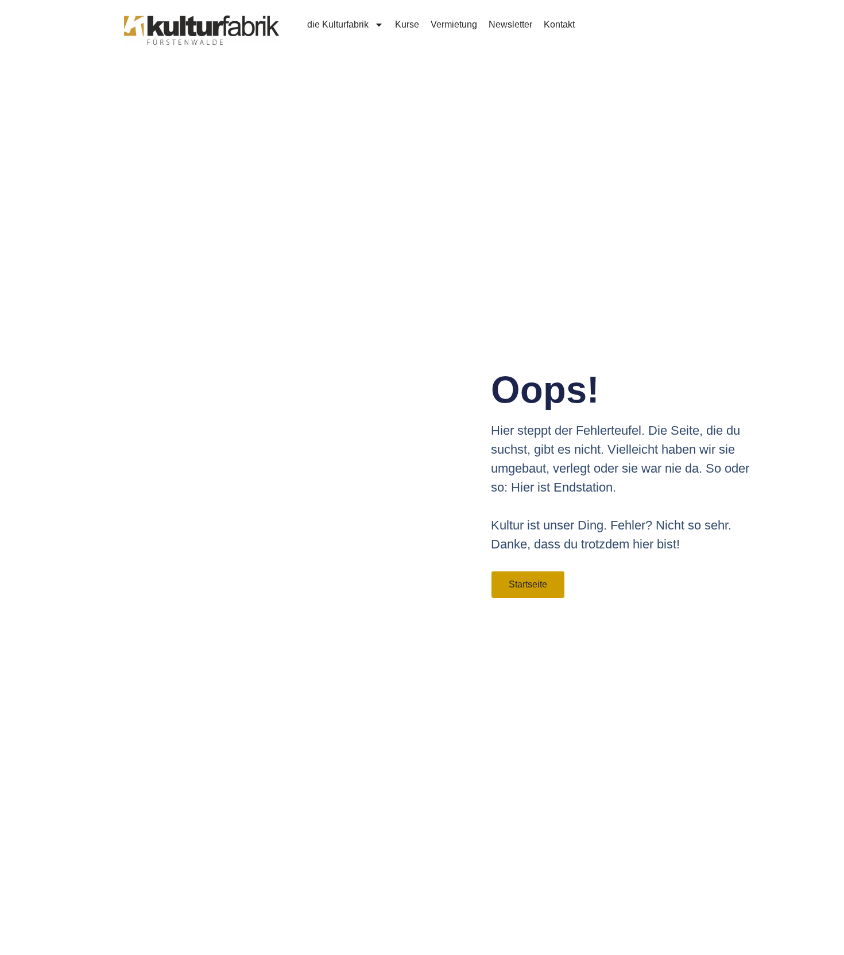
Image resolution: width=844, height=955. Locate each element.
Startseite (528, 584)
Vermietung (454, 24)
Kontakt (559, 24)
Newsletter (510, 24)
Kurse (407, 24)
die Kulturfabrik (338, 24)
